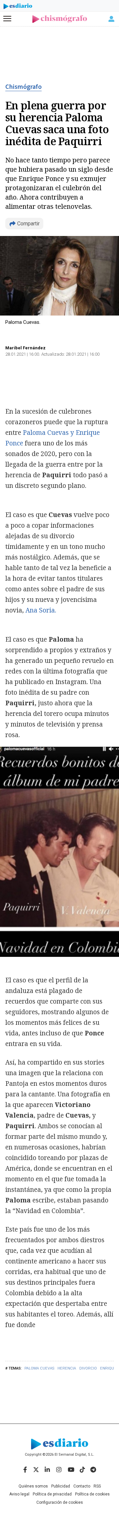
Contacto (81, 1486)
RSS (97, 1486)
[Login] (111, 19)
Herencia (67, 1368)
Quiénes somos (33, 1486)
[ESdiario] (17, 7)
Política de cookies (92, 1494)
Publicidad (60, 1486)
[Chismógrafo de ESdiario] (59, 19)
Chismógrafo (23, 87)
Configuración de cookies (59, 1502)
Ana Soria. (40, 610)
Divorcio (88, 1368)
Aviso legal (19, 1494)
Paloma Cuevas (39, 1368)
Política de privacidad (52, 1494)
